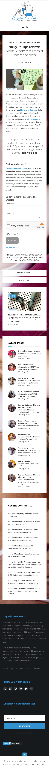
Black (17, 254)
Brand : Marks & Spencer (31, 254)
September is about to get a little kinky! (24, 318)
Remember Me (14, 234)
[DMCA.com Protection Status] (12, 744)
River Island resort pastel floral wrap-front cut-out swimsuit (24, 591)
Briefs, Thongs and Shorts (29, 42)
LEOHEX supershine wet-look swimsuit (20, 547)
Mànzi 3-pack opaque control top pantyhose (23, 531)
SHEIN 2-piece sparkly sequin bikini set (24, 573)
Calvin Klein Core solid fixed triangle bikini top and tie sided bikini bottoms (24, 564)
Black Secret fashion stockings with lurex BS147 (29, 408)
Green (25, 257)
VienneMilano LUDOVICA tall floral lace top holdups (29, 450)
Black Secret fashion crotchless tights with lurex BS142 (29, 479)
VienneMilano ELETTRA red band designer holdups (28, 366)
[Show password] (39, 217)
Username (10, 204)
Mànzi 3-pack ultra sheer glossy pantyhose (23, 539)
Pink (36, 257)
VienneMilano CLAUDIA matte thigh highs (29, 353)
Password (10, 213)
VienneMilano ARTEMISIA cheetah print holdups (28, 393)
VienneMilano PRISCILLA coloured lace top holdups (28, 423)
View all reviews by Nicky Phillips (26, 258)
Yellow (37, 260)
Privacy (28, 668)
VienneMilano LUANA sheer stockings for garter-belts (29, 380)
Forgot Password (12, 247)
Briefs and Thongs (14, 257)
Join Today (6, 668)
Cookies (36, 668)
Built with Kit (24, 733)
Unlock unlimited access (16, 168)
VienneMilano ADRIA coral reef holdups (28, 463)
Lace (31, 257)
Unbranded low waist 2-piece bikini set (23, 555)
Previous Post (24, 273)
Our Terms (18, 668)
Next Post (25, 280)
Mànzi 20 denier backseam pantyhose (24, 522)
